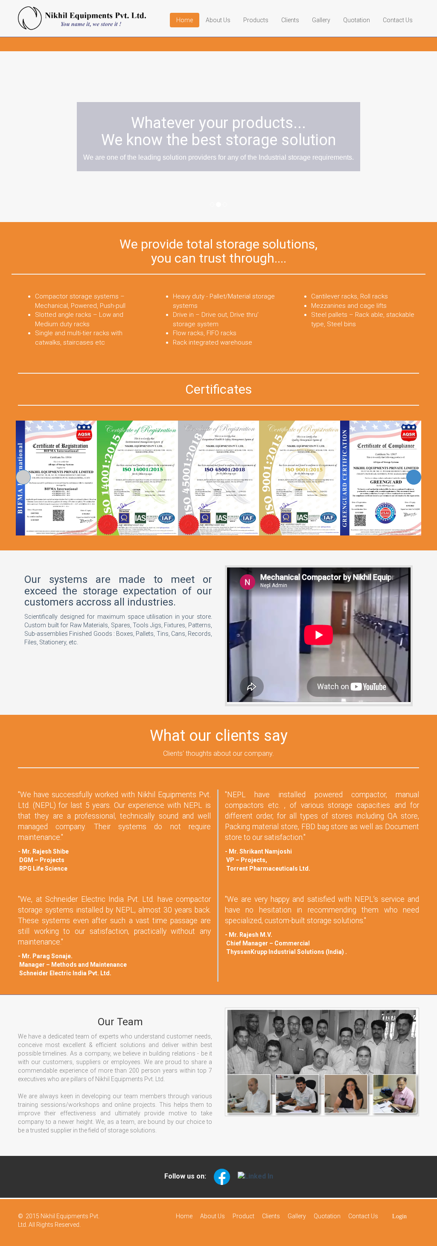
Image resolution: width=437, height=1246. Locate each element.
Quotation (356, 20)
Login (398, 1216)
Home (184, 20)
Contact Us (398, 20)
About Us (218, 20)
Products (255, 20)
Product (243, 1216)
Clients (290, 20)
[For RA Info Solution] (25, 1216)
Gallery (321, 20)
